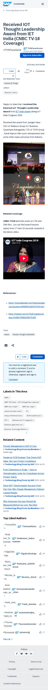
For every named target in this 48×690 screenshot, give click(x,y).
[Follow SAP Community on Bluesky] (22, 654)
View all (6, 639)
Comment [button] (38, 357)
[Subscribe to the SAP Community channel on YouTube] (26, 654)
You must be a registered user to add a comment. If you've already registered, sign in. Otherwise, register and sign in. (23, 370)
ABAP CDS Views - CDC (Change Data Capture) (21, 402)
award (6, 334)
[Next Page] (26, 433)
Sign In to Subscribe (32, 55)
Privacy (12, 662)
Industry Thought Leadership (23, 334)
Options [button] (21, 60)
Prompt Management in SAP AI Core (20, 446)
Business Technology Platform (15, 429)
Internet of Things (11, 83)
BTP (5, 420)
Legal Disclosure (36, 669)
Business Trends (11, 93)
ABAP (6, 398)
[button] (13, 75)
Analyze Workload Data (13, 416)
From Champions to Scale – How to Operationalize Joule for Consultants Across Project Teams (23, 473)
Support (36, 676)
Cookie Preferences (12, 684)
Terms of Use (36, 662)
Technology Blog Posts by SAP (17, 10)
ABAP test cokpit (28, 407)
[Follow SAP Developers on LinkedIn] (31, 654)
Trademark (12, 676)
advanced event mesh (12, 411)
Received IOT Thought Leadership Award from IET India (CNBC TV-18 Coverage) (24, 34)
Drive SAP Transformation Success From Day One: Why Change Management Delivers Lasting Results (23, 489)
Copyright (12, 669)
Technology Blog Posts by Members (22, 449)
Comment (13, 379)
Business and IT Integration (22, 420)
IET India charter (23, 111)
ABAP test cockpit (10, 407)
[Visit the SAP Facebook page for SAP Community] (17, 654)
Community (19, 4)
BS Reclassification (34, 416)
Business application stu (13, 425)
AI (26, 411)
